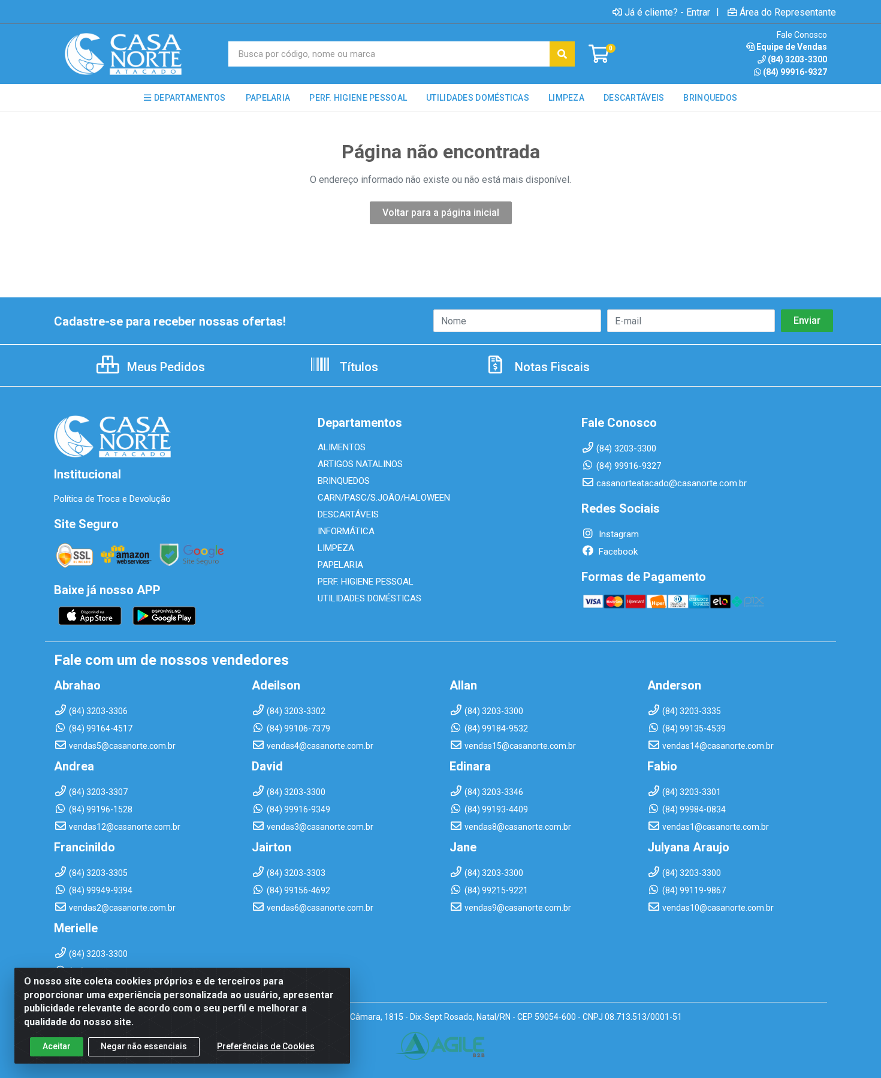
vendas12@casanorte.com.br (124, 827)
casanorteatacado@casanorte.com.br (671, 483)
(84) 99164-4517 (100, 728)
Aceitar (57, 1046)
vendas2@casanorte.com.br (122, 908)
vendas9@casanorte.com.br (517, 908)
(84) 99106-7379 (298, 728)
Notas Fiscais (551, 367)
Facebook (617, 551)
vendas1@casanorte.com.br (715, 827)
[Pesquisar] (562, 54)
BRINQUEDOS (344, 480)
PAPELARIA (340, 564)
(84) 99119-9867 (694, 890)
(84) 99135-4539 (694, 728)
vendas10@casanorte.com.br (718, 908)
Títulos (357, 367)
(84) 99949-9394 (100, 890)
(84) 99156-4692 (298, 890)
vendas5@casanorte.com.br (122, 746)
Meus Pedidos (164, 367)
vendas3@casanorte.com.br (320, 827)
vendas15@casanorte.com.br (520, 746)
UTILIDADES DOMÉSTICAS (369, 598)
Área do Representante (788, 12)
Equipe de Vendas (791, 47)
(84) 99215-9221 (496, 890)
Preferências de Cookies (266, 1046)
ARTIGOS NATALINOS (360, 464)
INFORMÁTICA (346, 531)
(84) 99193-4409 (496, 809)
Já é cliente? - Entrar (667, 12)
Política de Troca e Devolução (112, 498)
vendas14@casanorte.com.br (718, 746)
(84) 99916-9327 (795, 72)
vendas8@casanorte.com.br (517, 827)
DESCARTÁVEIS (348, 514)
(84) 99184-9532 (496, 728)
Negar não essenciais (144, 1046)
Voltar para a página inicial (440, 212)
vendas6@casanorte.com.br (320, 908)
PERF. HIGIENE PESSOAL (366, 581)
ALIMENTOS (342, 447)
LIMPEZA (336, 548)
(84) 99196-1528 (100, 809)
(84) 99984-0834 (694, 809)
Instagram (617, 534)
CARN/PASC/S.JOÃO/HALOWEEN (384, 497)
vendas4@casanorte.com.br (320, 746)
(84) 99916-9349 (298, 809)
